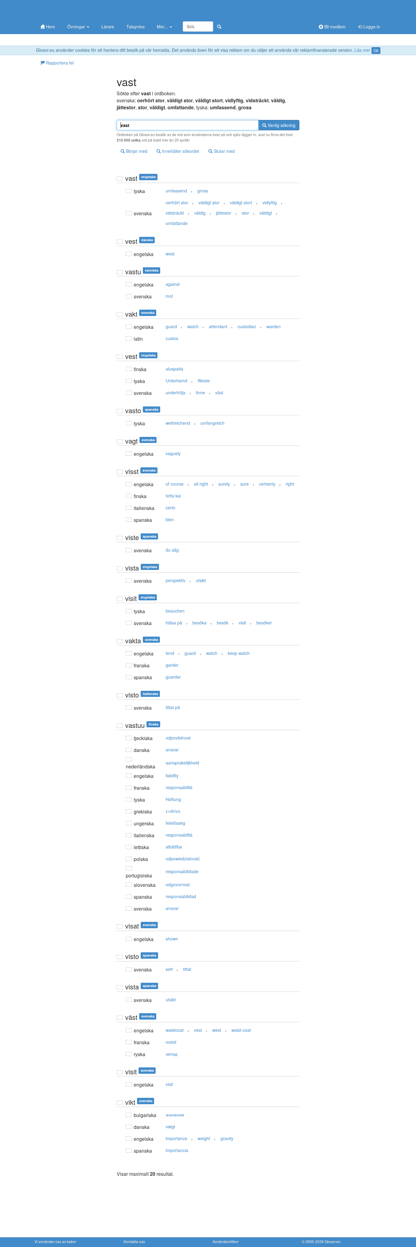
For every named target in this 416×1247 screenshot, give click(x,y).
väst (219, 392)
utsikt (201, 580)
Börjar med (136, 151)
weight (204, 1138)
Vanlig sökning (280, 125)
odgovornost (178, 884)
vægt (170, 1126)
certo (170, 507)
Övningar (76, 26)
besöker (264, 623)
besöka (199, 623)
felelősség (175, 823)
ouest (171, 1042)
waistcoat (175, 1030)
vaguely (173, 453)
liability (172, 775)
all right (201, 484)
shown (172, 939)
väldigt (265, 213)
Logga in (371, 26)
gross (202, 191)
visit (242, 623)
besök (222, 623)
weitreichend (178, 423)
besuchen (175, 611)
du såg (172, 550)
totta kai (173, 496)
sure (244, 484)
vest (198, 1030)
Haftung (173, 799)
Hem (50, 26)
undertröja (175, 392)
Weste (204, 381)
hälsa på (174, 623)
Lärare (107, 26)
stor (245, 213)
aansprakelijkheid (182, 763)
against (173, 284)
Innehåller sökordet (180, 151)
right (290, 484)
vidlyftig (270, 202)
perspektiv (175, 580)
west (170, 254)
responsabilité (179, 787)
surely (224, 484)
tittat (187, 969)
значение (175, 1115)
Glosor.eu (332, 1241)
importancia (177, 1150)
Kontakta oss (134, 1241)
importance (176, 1138)
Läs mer (362, 50)
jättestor (223, 213)
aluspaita (174, 369)
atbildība (174, 847)
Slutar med (224, 151)
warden (273, 326)
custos (172, 338)
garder (172, 665)
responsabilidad (181, 896)
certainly (267, 484)
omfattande (177, 223)
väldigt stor (209, 202)
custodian (247, 326)
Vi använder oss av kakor (55, 1241)
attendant (218, 326)
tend (170, 653)
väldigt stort (241, 202)
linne (200, 392)
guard (171, 326)
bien (170, 519)
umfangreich (212, 423)
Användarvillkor (225, 1241)
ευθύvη (173, 811)
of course (175, 484)
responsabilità (179, 835)
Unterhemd (176, 381)
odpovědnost (178, 738)
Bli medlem (334, 26)
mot (169, 296)
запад (171, 1054)
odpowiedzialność (183, 858)
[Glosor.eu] (66, 10)
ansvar (172, 749)
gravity (226, 1138)
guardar (173, 677)
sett (169, 969)
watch (193, 326)
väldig (200, 213)
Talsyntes (135, 26)
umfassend (176, 191)
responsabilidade (182, 871)
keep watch (239, 653)
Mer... (163, 26)
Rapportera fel (59, 63)
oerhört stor (177, 202)
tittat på (173, 707)
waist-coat (241, 1030)
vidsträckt (175, 213)
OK (376, 50)
